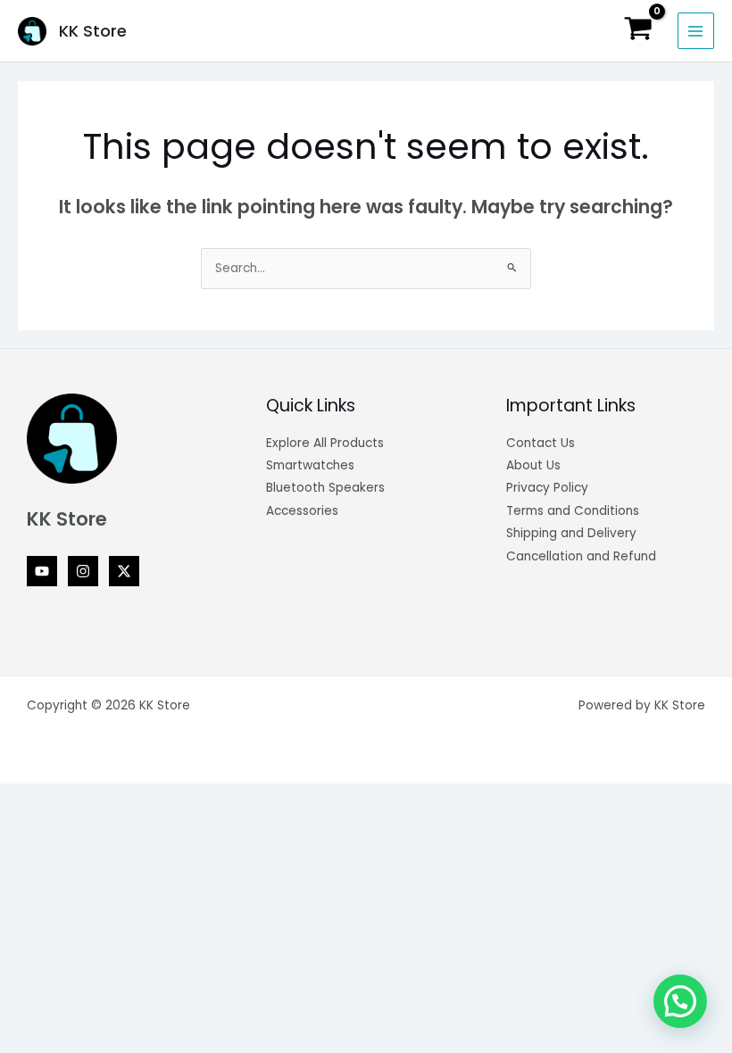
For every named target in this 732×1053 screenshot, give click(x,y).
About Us (533, 465)
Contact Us (540, 443)
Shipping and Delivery (571, 533)
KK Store (93, 31)
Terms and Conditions (572, 510)
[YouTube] (42, 571)
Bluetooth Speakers (325, 487)
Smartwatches (310, 465)
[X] (124, 571)
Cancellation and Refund (581, 556)
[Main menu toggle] (696, 30)
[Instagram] (83, 571)
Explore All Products (325, 443)
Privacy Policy (547, 487)
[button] (680, 1001)
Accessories (302, 510)
